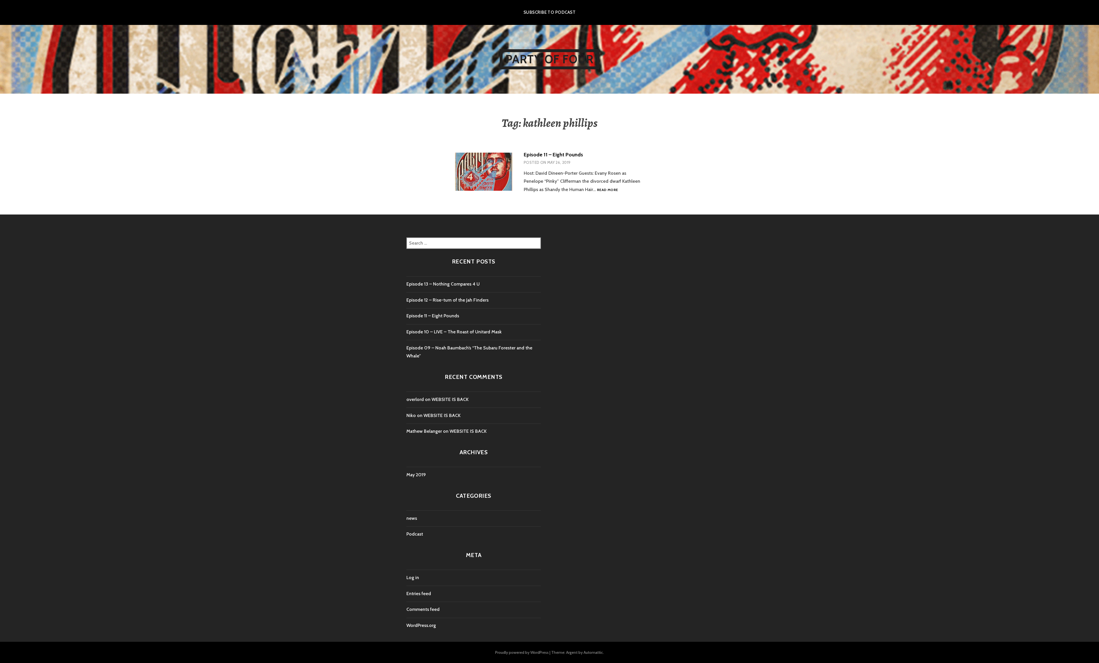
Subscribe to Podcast (549, 12)
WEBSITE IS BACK (450, 399)
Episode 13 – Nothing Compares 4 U (443, 284)
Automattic (593, 652)
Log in (412, 577)
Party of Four (549, 59)
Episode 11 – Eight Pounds (553, 155)
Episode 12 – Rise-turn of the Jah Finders (447, 300)
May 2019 (416, 474)
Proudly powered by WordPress (522, 652)
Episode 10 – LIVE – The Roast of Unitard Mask (454, 332)
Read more (607, 190)
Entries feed (418, 593)
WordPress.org (421, 625)
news (411, 518)
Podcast (414, 534)
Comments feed (423, 609)
